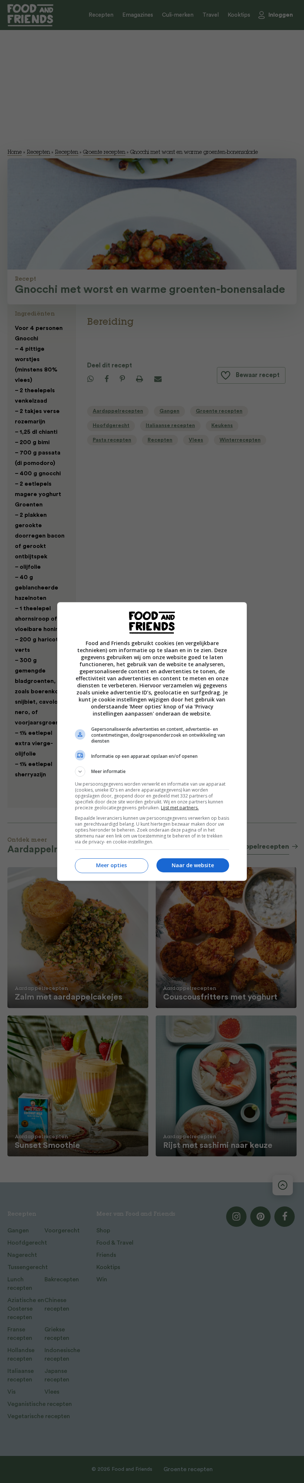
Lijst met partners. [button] (180, 808)
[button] (152, 771)
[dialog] (152, 741)
